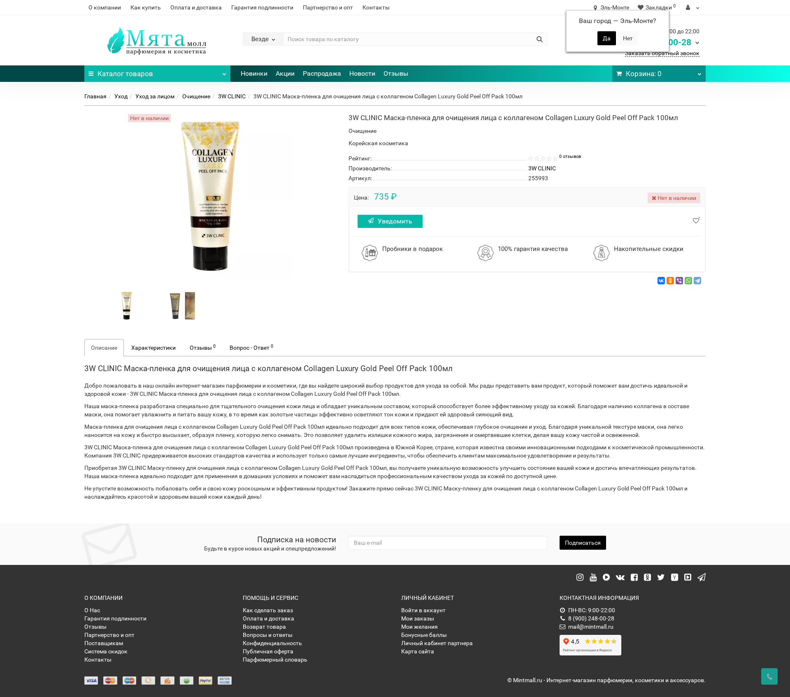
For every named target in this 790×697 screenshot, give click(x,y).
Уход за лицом (154, 96)
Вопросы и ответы (268, 635)
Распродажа (322, 73)
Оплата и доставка (196, 7)
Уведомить (395, 221)
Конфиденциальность (272, 643)
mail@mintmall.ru (590, 626)
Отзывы (395, 73)
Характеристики (153, 347)
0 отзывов (570, 156)
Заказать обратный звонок (662, 53)
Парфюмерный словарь (275, 659)
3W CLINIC (232, 96)
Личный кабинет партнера (437, 643)
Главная (95, 96)
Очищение (196, 96)
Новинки (254, 73)
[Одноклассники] (670, 280)
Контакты (376, 7)
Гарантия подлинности (262, 7)
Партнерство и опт (328, 7)
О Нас (92, 610)
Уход (121, 96)
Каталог (125, 74)
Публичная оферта (268, 651)
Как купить (145, 7)
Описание (104, 347)
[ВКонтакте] (661, 280)
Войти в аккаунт (423, 610)
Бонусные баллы (424, 635)
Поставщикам (103, 643)
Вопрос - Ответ (251, 347)
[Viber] (679, 280)
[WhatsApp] (688, 280)
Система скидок (106, 651)
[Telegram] (697, 280)
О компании (104, 7)
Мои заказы (417, 618)
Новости (362, 73)
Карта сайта (417, 651)
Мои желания (419, 626)
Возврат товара (264, 626)
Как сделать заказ (268, 610)
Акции (285, 73)
